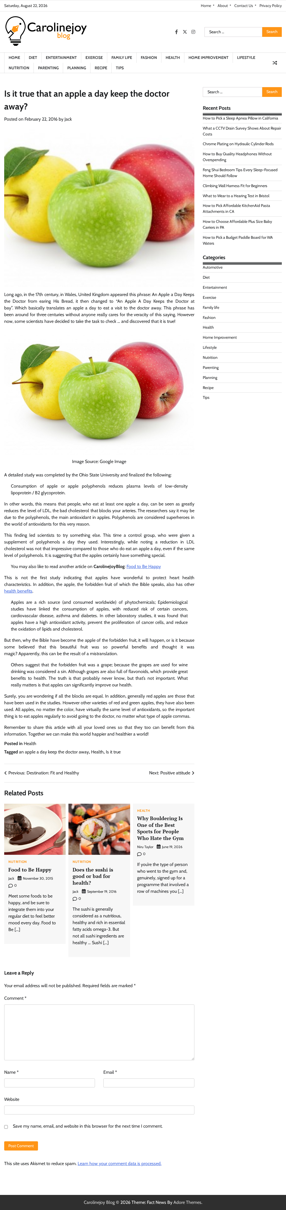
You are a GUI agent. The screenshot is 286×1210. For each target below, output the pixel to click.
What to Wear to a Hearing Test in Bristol (236, 196)
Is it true (113, 752)
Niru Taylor (145, 847)
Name (11, 1072)
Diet (33, 57)
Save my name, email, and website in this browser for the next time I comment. (88, 1126)
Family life (121, 57)
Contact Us (243, 5)
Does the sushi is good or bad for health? (93, 876)
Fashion (149, 57)
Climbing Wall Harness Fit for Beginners (235, 185)
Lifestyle (246, 57)
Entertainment (61, 57)
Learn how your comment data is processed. (119, 1163)
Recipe (101, 68)
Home (206, 5)
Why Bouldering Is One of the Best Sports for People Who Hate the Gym (160, 828)
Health (173, 57)
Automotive (213, 267)
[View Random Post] (275, 63)
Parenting (48, 68)
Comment (15, 998)
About (223, 5)
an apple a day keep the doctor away (54, 752)
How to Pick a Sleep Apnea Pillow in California (240, 118)
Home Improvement (208, 57)
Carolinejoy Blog (99, 1202)
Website (11, 1099)
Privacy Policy (270, 5)
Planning (76, 68)
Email (110, 1072)
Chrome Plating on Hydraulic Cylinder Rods (238, 144)
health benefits (18, 591)
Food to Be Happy (144, 566)
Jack (68, 119)
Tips (120, 68)
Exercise (94, 57)
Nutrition (19, 68)
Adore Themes (187, 1202)
